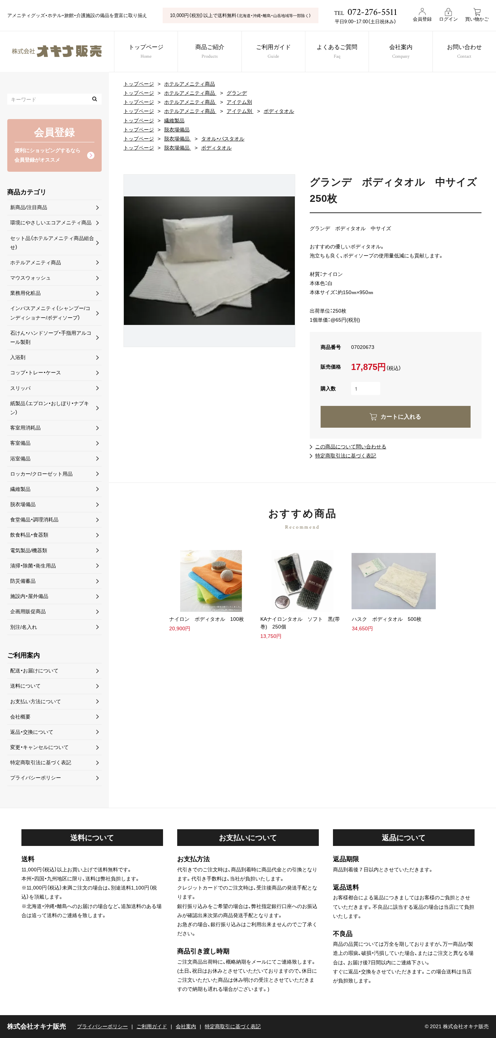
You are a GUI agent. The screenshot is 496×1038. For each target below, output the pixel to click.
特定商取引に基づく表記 (233, 1026)
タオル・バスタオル (222, 139)
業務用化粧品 (25, 293)
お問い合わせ (464, 52)
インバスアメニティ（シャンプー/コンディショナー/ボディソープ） (50, 312)
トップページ (146, 52)
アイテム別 (239, 102)
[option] (209, 260)
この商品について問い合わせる (350, 446)
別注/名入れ (23, 627)
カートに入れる (401, 417)
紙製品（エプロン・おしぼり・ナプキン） (49, 407)
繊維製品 (174, 120)
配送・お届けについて (34, 670)
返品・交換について (31, 732)
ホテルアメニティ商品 (189, 84)
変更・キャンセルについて (39, 747)
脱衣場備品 (177, 130)
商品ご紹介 (209, 52)
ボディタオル (279, 111)
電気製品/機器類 (28, 550)
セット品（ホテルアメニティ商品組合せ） (52, 242)
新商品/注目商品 (28, 207)
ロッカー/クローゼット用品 (41, 474)
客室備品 (20, 443)
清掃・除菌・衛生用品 (33, 566)
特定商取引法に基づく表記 (345, 456)
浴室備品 (20, 458)
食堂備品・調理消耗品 (34, 519)
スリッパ (20, 388)
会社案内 (400, 52)
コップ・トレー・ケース (35, 372)
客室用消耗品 (25, 428)
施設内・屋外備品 (29, 596)
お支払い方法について (35, 701)
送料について (25, 686)
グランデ (237, 93)
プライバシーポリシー (35, 778)
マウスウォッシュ (30, 278)
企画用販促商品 (28, 611)
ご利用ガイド (273, 52)
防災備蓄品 (23, 581)
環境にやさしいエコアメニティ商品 (51, 222)
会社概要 (20, 717)
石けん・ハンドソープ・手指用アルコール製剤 (51, 337)
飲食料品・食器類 (29, 535)
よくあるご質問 (337, 52)
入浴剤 (17, 357)
